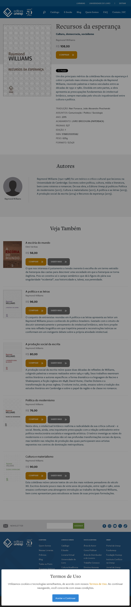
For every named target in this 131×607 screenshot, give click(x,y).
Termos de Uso (98, 584)
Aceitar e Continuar (65, 598)
